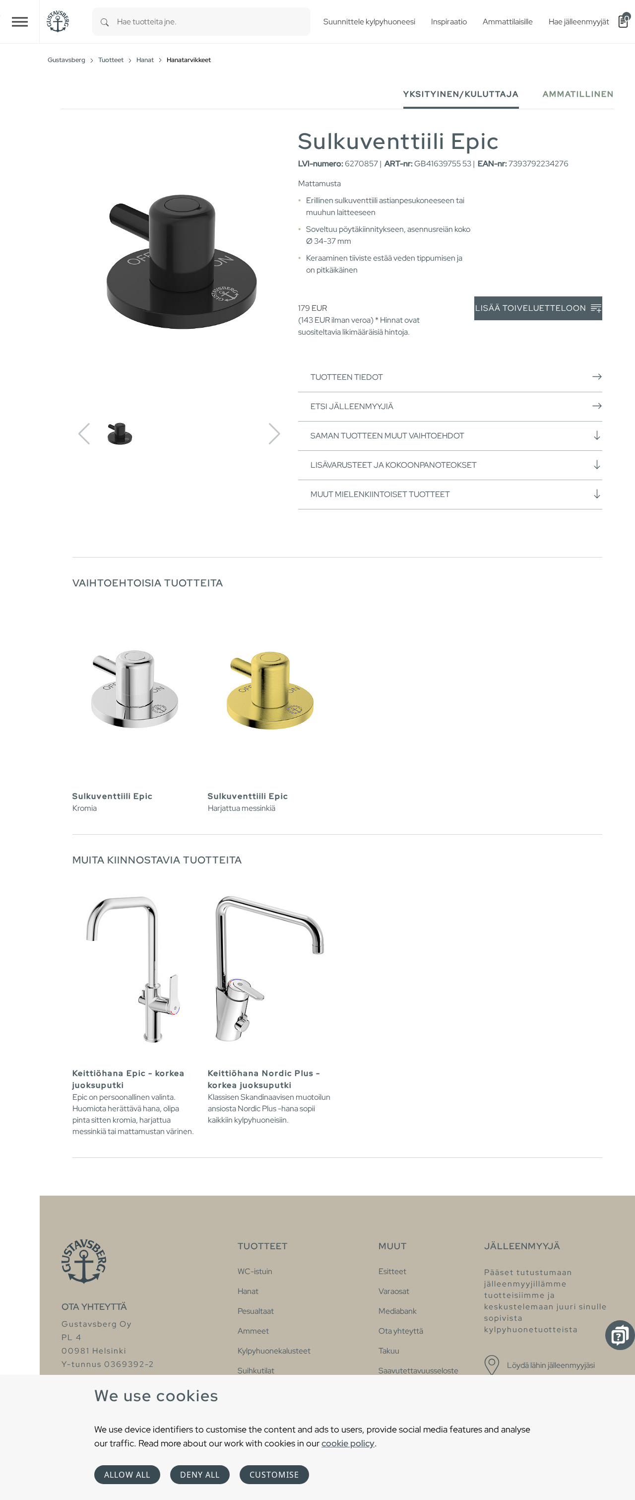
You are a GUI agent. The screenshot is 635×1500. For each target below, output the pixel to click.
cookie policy (348, 1443)
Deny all (200, 1474)
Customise (274, 1474)
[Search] (104, 21)
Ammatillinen (578, 94)
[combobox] (214, 21)
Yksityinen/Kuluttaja (461, 94)
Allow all (127, 1474)
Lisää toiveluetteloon (531, 308)
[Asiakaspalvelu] (620, 1335)
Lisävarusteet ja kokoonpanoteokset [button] (394, 465)
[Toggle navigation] (20, 21)
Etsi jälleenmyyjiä (352, 406)
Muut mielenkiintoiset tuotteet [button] (380, 494)
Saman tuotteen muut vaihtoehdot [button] (387, 435)
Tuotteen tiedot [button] (347, 377)
